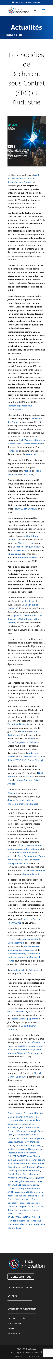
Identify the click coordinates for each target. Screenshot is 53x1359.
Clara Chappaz (34, 1156)
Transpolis (12, 450)
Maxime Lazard (31, 874)
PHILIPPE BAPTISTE (16, 1156)
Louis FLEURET (22, 1145)
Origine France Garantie (31, 1206)
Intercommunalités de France (22, 803)
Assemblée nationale (28, 849)
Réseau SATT (32, 454)
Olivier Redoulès (26, 619)
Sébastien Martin (24, 800)
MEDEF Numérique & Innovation (23, 1188)
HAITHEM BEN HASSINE (30, 756)
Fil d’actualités (16, 1318)
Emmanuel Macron (27, 557)
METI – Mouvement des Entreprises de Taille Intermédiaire (26, 1224)
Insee (32, 601)
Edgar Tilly (36, 1145)
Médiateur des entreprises (20, 949)
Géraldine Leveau (16, 1167)
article (28, 470)
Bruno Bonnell (38, 1163)
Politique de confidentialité (26, 1352)
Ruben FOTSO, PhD (16, 760)
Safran (27, 776)
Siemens (11, 1029)
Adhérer (12, 1296)
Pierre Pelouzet (31, 946)
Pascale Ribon (14, 1174)
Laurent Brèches (24, 780)
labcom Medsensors (33, 443)
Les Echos (27, 474)
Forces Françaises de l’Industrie (23, 742)
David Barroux (25, 856)
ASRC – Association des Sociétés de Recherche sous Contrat (24, 178)
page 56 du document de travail (27, 615)
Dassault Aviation (26, 852)
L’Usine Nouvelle (15, 942)
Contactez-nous (21, 1276)
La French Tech (20, 546)
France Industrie (30, 1184)
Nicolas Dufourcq (19, 1018)
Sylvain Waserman (17, 1011)
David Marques (30, 1174)
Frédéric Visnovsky (16, 953)
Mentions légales (26, 1349)
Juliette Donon (27, 1181)
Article (23, 731)
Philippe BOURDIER (17, 1177)
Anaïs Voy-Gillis (37, 870)
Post (9, 780)
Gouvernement (15, 1113)
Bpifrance (33, 970)
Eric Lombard (26, 1127)
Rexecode (12, 619)
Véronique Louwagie (27, 1131)
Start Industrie (22, 1199)
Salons (11, 1328)
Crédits (18, 1356)
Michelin (23, 863)
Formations (14, 1323)
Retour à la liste (14, 34)
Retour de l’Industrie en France (22, 1210)
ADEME (32, 1011)
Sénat (26, 859)
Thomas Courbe (28, 1138)
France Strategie (36, 760)
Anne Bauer (39, 856)
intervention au (15, 859)
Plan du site (32, 1356)
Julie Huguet (35, 546)
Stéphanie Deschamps (28, 1053)
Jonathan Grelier (29, 939)
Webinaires (13, 1333)
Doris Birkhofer (28, 1025)
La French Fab (20, 550)
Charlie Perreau (25, 543)
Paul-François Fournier (29, 1170)
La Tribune (21, 1076)
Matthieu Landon (16, 1116)
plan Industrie (18, 970)
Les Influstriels (34, 1042)
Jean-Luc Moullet (15, 1159)
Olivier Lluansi (25, 845)
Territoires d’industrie (18, 724)
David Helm (23, 1141)
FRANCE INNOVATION (26, 508)
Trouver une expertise (19, 1287)
